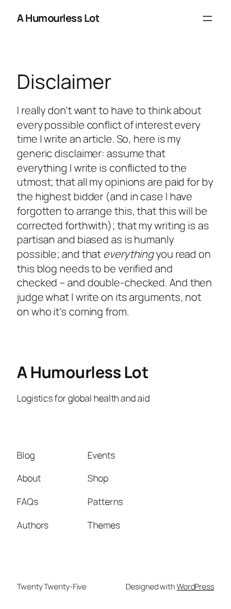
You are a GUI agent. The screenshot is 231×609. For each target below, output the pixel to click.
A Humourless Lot (58, 18)
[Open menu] (207, 18)
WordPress (195, 586)
